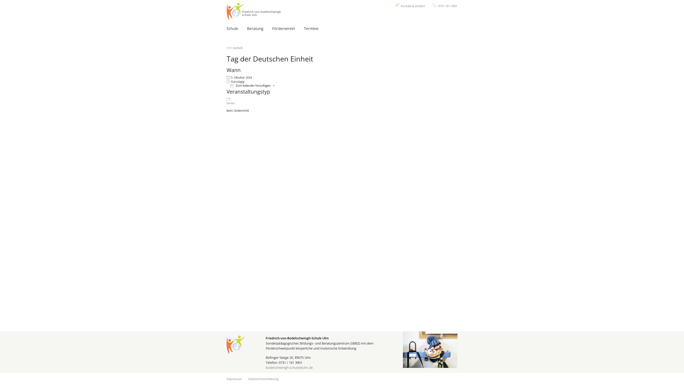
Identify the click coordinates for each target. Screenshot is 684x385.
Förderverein (283, 28)
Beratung (255, 28)
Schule (232, 28)
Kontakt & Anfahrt (413, 6)
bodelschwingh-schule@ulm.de (289, 367)
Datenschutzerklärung (263, 379)
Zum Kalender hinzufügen (253, 86)
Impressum (234, 379)
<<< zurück (235, 48)
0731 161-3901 (447, 6)
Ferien (231, 103)
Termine (311, 28)
